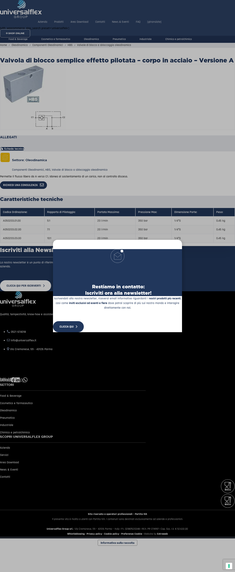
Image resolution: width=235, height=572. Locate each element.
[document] (117, 286)
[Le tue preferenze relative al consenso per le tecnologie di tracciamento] (229, 566)
